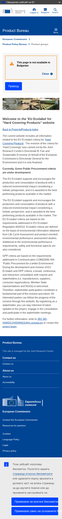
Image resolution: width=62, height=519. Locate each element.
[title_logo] (15, 10)
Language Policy (11, 439)
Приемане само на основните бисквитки (36, 511)
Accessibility (9, 382)
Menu (55, 32)
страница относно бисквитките (32, 473)
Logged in (34, 13)
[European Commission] (26, 401)
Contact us (8, 364)
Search (55, 12)
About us (7, 376)
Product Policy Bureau (15, 44)
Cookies (7, 433)
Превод (13, 86)
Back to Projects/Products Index (20, 129)
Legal (5, 445)
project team (9, 326)
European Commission (15, 39)
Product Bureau (12, 342)
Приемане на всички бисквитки (36, 501)
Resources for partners (14, 425)
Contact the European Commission (20, 420)
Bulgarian (45, 11)
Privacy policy (9, 451)
